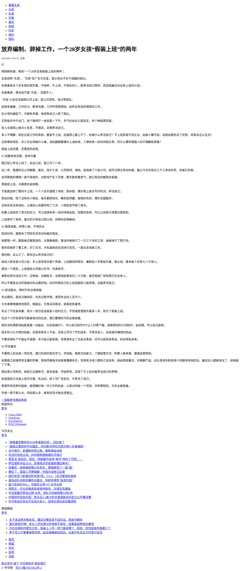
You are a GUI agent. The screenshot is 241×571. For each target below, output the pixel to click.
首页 (11, 539)
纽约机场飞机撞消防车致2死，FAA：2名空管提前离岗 (42, 476)
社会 (11, 13)
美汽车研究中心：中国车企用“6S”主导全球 (35, 484)
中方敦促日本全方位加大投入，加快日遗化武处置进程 (42, 501)
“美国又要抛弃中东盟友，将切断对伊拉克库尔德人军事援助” (46, 446)
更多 (4, 408)
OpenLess (14, 417)
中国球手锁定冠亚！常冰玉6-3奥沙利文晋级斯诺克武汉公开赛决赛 (49, 497)
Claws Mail (14, 414)
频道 (11, 543)
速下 (16, 563)
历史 (11, 30)
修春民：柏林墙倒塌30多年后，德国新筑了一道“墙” (40, 467)
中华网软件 (27, 563)
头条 (11, 9)
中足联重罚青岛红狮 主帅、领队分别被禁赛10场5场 (40, 493)
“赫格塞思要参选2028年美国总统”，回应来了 (36, 442)
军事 (11, 17)
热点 (11, 548)
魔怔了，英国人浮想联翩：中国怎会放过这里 (36, 471)
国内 (11, 34)
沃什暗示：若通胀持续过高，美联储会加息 (35, 450)
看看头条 (14, 5)
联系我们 (40, 563)
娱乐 (11, 22)
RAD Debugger (17, 424)
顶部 (11, 556)
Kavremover (15, 420)
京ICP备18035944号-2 (29, 567)
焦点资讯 (7, 563)
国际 (11, 39)
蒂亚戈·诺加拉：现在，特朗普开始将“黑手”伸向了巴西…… (45, 459)
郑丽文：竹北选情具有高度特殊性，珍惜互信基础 (39, 488)
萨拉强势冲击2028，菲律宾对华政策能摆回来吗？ (39, 463)
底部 (11, 552)
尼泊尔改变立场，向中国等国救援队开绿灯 (35, 454)
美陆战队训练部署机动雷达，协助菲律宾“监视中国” (40, 480)
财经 (11, 26)
